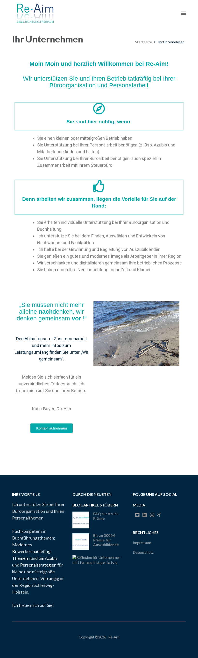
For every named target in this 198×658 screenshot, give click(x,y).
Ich (15, 504)
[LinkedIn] (144, 515)
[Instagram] (152, 515)
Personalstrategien (38, 565)
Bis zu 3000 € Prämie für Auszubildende (106, 540)
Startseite (143, 42)
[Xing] (159, 515)
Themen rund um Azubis (34, 558)
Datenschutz (143, 552)
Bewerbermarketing (31, 551)
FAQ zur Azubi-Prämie (106, 516)
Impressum (142, 542)
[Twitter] (137, 515)
